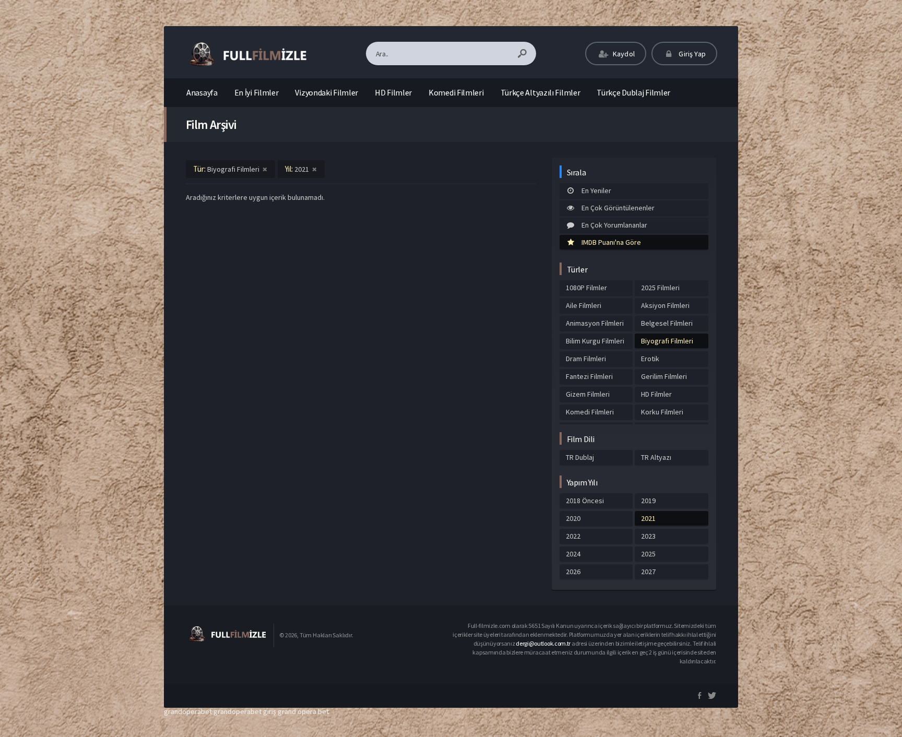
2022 (573, 536)
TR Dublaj (580, 457)
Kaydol (623, 53)
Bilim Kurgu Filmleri (595, 341)
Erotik (650, 358)
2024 (573, 553)
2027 (648, 571)
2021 (648, 518)
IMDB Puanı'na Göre (611, 242)
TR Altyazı (656, 457)
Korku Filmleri (662, 412)
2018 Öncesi (585, 500)
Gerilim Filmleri (664, 376)
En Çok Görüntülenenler (618, 207)
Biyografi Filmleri (667, 341)
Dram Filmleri (586, 358)
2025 (648, 553)
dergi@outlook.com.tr (543, 643)
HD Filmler (393, 92)
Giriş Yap (691, 53)
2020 (573, 518)
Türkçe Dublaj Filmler (633, 92)
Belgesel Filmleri (667, 323)
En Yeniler (596, 190)
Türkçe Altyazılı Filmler (540, 92)
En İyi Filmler (256, 92)
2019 (648, 500)
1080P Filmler (586, 287)
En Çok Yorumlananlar (614, 225)
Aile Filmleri (583, 305)
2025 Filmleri (660, 287)
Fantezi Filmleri (589, 376)
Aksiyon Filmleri (665, 305)
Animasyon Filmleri (595, 323)
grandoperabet (188, 711)
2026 (573, 571)
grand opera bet (303, 711)
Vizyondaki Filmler (326, 92)
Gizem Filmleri (588, 394)
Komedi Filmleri (456, 92)
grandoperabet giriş (244, 711)
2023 (648, 536)
